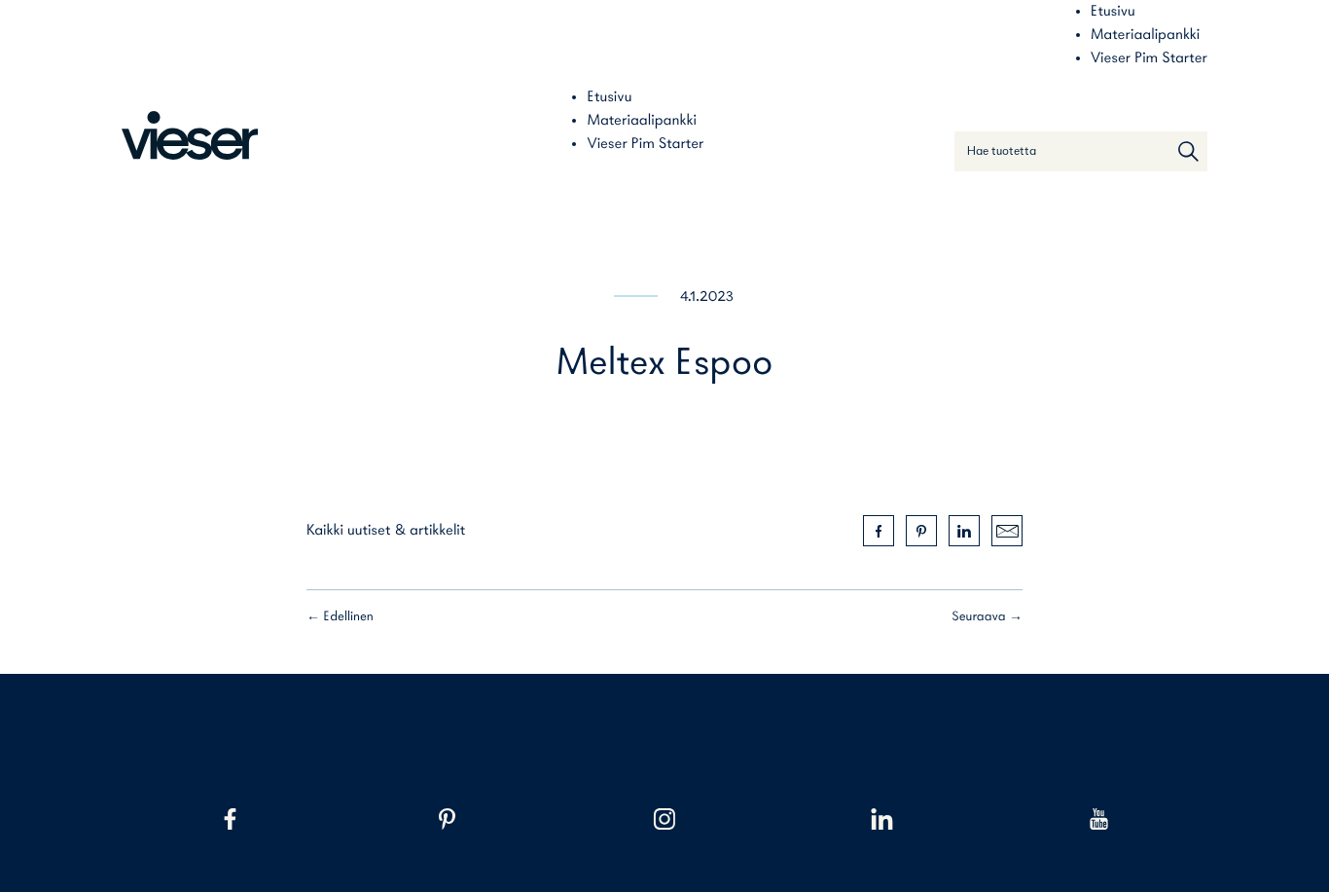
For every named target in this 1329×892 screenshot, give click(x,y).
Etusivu (1113, 11)
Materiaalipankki (1145, 35)
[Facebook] (230, 819)
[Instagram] (664, 819)
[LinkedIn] (881, 819)
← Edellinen (340, 617)
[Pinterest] (447, 819)
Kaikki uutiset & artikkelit (385, 531)
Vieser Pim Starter (1149, 58)
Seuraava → (987, 617)
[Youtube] (1098, 819)
